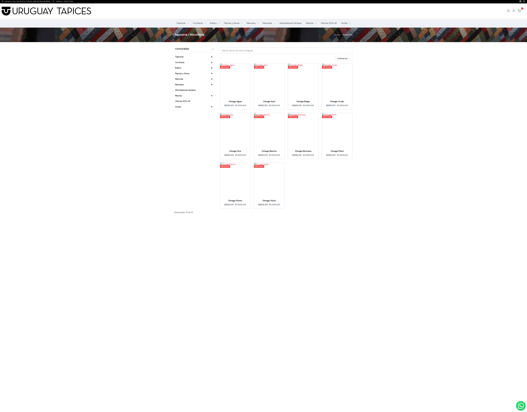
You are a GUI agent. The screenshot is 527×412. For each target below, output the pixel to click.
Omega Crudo (337, 101)
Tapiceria (181, 23)
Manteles (268, 23)
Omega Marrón (269, 151)
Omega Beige (303, 101)
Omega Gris (235, 151)
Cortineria (198, 23)
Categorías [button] (182, 49)
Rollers (213, 23)
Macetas (251, 23)
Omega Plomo (235, 200)
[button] (514, 11)
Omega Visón (269, 200)
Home (337, 35)
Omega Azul (269, 101)
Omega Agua (235, 101)
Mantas (310, 23)
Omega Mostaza (303, 151)
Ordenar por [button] (342, 58)
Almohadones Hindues (290, 23)
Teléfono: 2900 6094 (64, 1)
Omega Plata (337, 151)
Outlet (344, 23)
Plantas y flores (232, 23)
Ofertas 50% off (329, 23)
